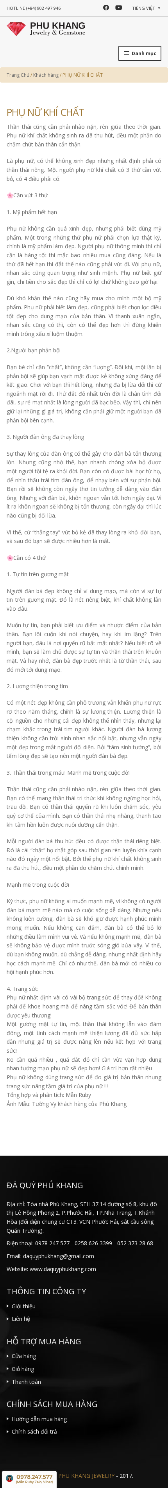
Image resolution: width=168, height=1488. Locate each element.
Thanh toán (26, 1381)
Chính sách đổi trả (34, 1431)
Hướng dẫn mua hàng (39, 1419)
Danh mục (144, 53)
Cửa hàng (24, 1356)
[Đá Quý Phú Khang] (46, 28)
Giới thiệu (24, 1306)
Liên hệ (21, 1318)
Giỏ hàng (23, 1369)
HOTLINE (34, 8)
